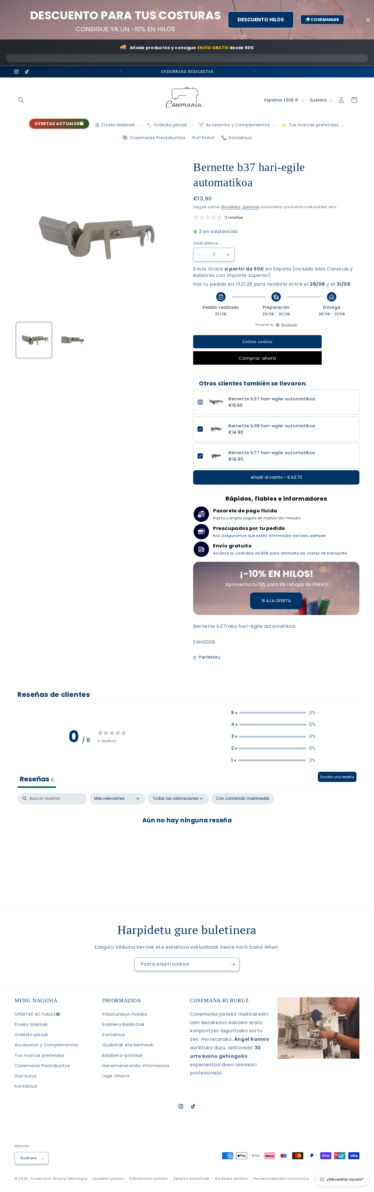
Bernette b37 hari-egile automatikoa (271, 399)
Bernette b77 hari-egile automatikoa (271, 453)
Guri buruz (26, 1076)
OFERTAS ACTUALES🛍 (37, 1014)
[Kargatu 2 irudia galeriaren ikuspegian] (72, 340)
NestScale (289, 324)
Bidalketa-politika (231, 1178)
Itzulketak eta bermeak (127, 1045)
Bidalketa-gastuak (240, 206)
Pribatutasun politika (148, 1178)
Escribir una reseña (337, 776)
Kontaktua (26, 1086)
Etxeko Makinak (31, 1024)
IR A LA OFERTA (276, 601)
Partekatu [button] (209, 657)
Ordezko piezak (31, 1035)
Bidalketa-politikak (122, 1055)
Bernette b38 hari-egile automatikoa (271, 426)
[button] (21, 100)
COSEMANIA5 (325, 20)
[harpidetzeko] (232, 964)
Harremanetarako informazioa (135, 1066)
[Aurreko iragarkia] (120, 71)
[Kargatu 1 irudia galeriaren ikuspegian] (34, 340)
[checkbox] (242, 798)
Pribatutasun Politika (124, 1014)
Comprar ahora (257, 358)
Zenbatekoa (205, 243)
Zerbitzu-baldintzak (191, 1178)
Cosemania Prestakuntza (42, 1066)
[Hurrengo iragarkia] (253, 71)
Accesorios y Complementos (46, 1045)
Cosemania (40, 1178)
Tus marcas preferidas (40, 1055)
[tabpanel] (187, 839)
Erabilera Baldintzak (123, 1024)
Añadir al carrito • (276, 477)
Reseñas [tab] (37, 778)
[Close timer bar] (368, 19)
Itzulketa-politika (108, 1178)
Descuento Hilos (261, 19)
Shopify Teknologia (70, 1178)
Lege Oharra (115, 1076)
